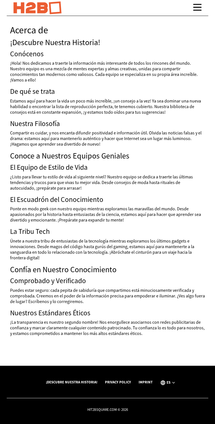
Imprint (146, 382)
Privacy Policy (118, 382)
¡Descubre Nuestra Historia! (71, 382)
